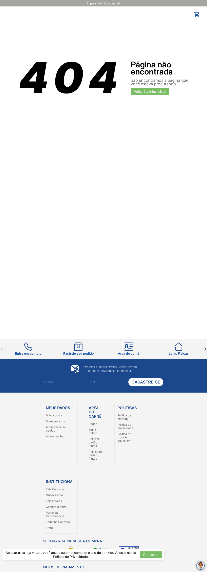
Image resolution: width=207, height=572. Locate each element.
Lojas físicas (54, 501)
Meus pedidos (55, 421)
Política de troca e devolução (124, 437)
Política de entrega (124, 417)
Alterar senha (54, 436)
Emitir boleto (93, 431)
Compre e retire (56, 506)
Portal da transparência (55, 514)
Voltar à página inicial (150, 91)
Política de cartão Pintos (95, 455)
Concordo (150, 555)
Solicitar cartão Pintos (94, 442)
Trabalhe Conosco (58, 522)
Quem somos (54, 495)
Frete (49, 527)
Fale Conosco (55, 489)
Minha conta (54, 415)
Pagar (93, 423)
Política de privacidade (125, 426)
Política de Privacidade (70, 557)
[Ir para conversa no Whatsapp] (200, 566)
